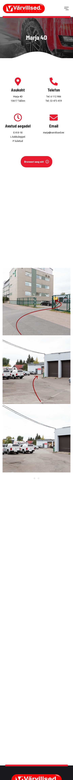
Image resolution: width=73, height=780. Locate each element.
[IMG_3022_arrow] (36, 301)
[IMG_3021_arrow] (36, 370)
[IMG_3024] (36, 438)
